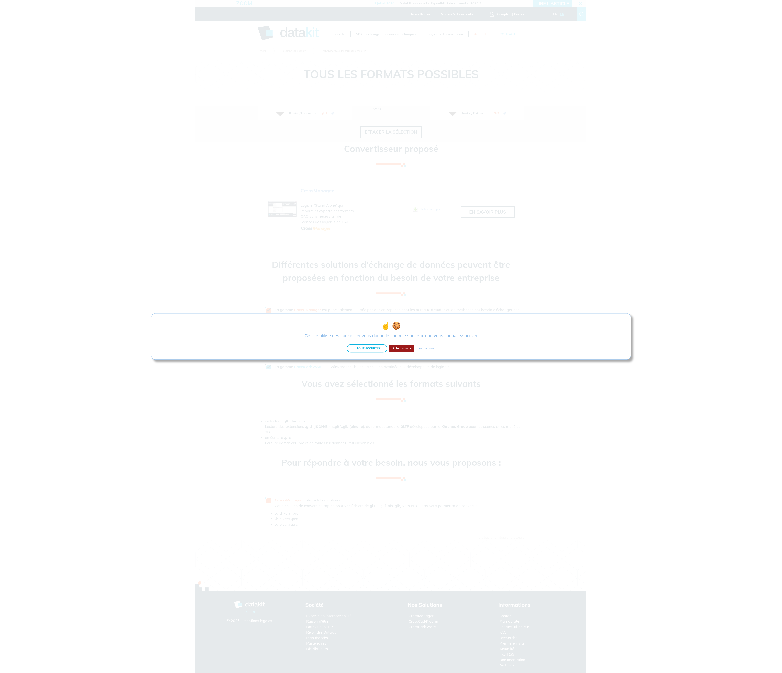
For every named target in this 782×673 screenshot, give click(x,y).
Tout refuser (403, 348)
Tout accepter (368, 348)
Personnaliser (426, 348)
